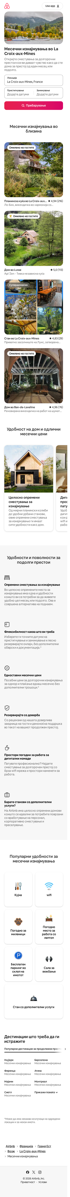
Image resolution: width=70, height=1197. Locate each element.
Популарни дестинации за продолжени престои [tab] (33, 1048)
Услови (42, 1182)
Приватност (28, 1182)
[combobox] (33, 82)
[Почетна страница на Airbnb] (7, 5)
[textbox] (19, 94)
